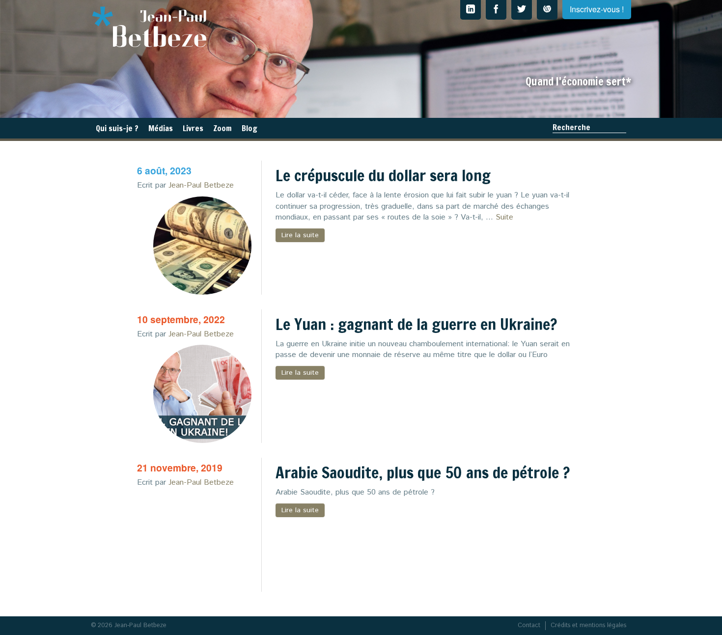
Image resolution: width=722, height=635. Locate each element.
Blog (249, 128)
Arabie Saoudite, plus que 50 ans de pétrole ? (423, 472)
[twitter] (521, 10)
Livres (193, 128)
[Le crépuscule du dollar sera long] (202, 245)
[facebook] (496, 10)
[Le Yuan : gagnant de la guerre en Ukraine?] (202, 394)
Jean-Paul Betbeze (201, 185)
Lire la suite (300, 235)
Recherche (571, 127)
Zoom (222, 128)
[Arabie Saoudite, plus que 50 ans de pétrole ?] (202, 543)
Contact (529, 625)
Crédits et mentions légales (588, 625)
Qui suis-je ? (117, 128)
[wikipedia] (547, 10)
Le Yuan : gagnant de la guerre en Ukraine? (416, 324)
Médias (160, 128)
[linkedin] (470, 10)
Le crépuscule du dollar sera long (383, 175)
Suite (504, 217)
